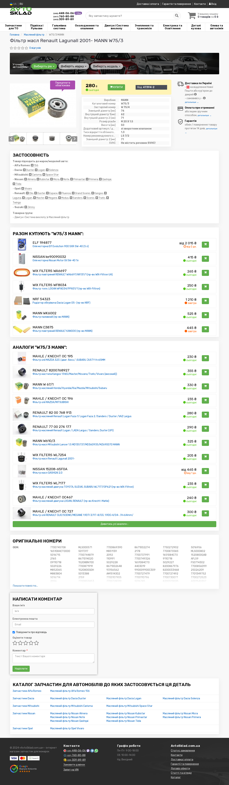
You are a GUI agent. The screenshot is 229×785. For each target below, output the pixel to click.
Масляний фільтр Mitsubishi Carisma (71, 706)
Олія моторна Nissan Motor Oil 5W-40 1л (56, 260)
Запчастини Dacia (23, 698)
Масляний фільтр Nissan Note (67, 717)
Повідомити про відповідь (31, 632)
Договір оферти (180, 768)
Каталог (176, 777)
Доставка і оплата (148, 4)
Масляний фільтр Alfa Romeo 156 (70, 690)
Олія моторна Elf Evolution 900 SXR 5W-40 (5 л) (61, 246)
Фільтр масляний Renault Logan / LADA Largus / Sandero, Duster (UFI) (73, 430)
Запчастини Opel (23, 728)
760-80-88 (63, 16)
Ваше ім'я (19, 605)
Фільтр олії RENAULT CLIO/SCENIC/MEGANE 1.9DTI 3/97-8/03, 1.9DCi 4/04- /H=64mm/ (83, 515)
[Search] (176, 15)
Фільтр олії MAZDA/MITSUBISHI (51, 402)
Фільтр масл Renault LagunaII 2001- (54, 458)
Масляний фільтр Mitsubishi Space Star (129, 706)
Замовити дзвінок (74, 764)
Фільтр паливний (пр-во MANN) (51, 316)
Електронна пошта (25, 618)
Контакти (200, 4)
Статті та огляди (181, 772)
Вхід (213, 4)
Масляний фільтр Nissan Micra (180, 713)
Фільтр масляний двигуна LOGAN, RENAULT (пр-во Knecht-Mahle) (71, 500)
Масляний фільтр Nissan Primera (182, 717)
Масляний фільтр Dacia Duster (68, 698)
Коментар (20, 650)
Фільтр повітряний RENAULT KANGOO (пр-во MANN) (62, 330)
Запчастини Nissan (24, 713)
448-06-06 (63, 13)
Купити (118, 87)
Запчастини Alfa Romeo (27, 690)
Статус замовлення (183, 750)
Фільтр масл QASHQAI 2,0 (47, 472)
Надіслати (21, 668)
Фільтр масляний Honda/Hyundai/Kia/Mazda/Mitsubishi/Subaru (70, 388)
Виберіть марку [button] (73, 66)
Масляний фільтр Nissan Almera (68, 713)
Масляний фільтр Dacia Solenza (181, 698)
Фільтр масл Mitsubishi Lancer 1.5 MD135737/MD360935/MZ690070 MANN (76, 444)
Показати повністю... (25, 585)
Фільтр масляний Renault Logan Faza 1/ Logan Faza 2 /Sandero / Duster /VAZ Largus (82, 416)
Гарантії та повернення (185, 764)
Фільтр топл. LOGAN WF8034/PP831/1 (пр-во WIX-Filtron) (66, 288)
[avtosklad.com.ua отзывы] (24, 769)
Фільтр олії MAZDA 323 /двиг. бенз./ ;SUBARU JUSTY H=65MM (69, 359)
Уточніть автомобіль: (20, 66)
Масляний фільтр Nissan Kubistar (125, 713)
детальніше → (192, 102)
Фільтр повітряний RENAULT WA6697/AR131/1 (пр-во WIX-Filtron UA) (73, 274)
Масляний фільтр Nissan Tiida (123, 720)
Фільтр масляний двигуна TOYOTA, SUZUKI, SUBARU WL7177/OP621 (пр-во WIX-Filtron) (83, 486)
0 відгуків (35, 47)
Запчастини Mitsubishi (26, 706)
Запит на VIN (71, 769)
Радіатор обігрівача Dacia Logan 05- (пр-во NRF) (61, 302)
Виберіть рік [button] (43, 66)
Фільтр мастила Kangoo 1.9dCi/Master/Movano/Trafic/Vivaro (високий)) (75, 374)
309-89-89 (63, 19)
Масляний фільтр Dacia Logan (123, 698)
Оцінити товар (22, 637)
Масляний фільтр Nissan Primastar (126, 717)
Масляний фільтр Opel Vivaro (67, 728)
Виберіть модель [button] (106, 66)
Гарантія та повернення (176, 4)
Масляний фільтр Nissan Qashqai (69, 720)
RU (21, 4)
